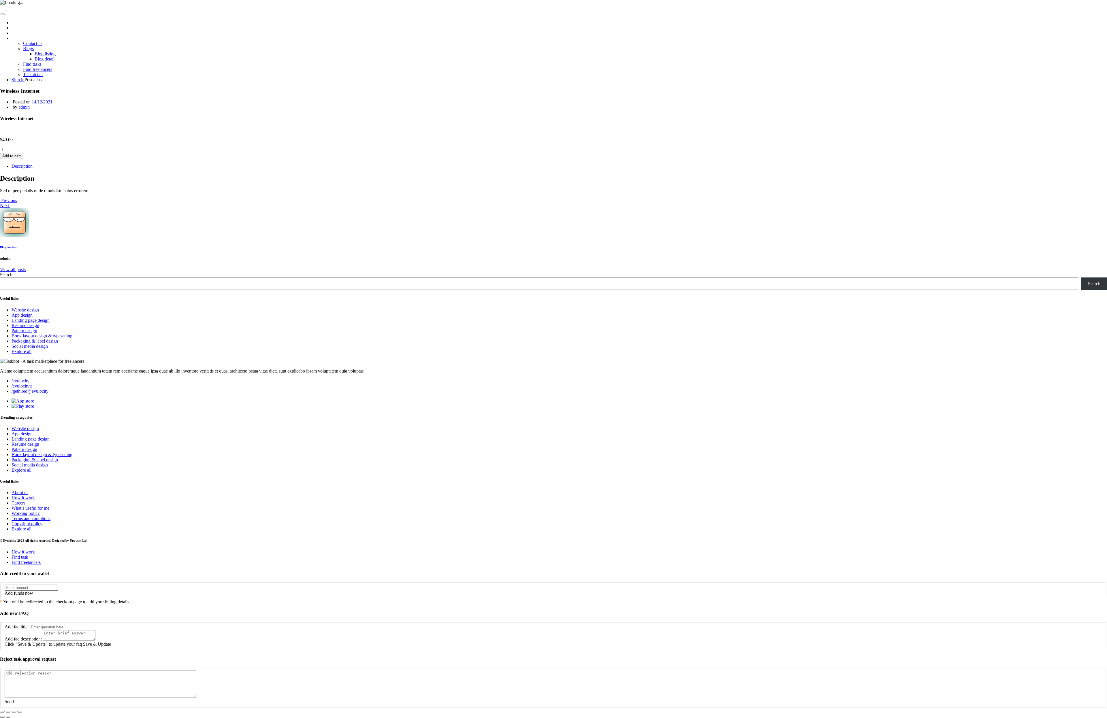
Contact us (32, 43)
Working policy (26, 513)
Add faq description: (23, 638)
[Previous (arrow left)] (2, 717)
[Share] (8, 712)
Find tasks (32, 64)
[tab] (559, 166)
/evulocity (20, 380)
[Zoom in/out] (19, 712)
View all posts (13, 269)
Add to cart (11, 156)
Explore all (21, 351)
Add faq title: (17, 626)
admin (24, 107)
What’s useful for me (30, 508)
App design (22, 315)
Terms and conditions (31, 518)
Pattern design (24, 330)
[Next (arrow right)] (8, 717)
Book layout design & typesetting (42, 335)
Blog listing (45, 53)
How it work (23, 33)
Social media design (30, 346)
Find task (20, 557)
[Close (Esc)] (2, 712)
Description (22, 166)
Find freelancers (37, 69)
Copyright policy (27, 523)
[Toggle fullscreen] (14, 712)
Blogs (28, 48)
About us (20, 27)
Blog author (8, 247)
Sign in (18, 79)
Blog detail (44, 58)
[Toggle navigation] (2, 14)
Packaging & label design (35, 341)
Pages (17, 38)
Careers (18, 502)
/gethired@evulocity (30, 391)
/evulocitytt (22, 385)
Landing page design (31, 320)
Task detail (33, 74)
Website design (25, 309)
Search (6, 274)
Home (17, 22)
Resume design (25, 325)
